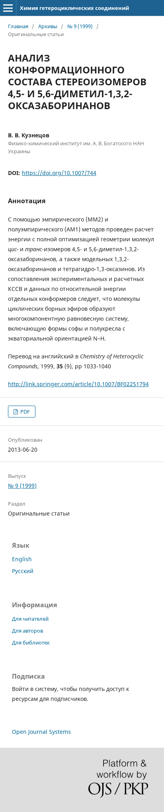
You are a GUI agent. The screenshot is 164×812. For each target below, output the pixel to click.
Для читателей (30, 618)
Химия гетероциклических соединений (74, 8)
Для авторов (27, 630)
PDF (24, 411)
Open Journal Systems (41, 731)
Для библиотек (31, 642)
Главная (18, 26)
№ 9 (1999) (80, 26)
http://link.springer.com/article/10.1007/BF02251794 (78, 384)
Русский (22, 571)
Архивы (47, 26)
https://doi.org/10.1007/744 (59, 173)
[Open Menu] (8, 8)
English (22, 559)
